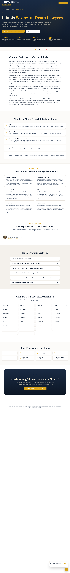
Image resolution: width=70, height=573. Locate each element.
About (37, 3)
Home (3, 9)
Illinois (13, 9)
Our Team (33, 3)
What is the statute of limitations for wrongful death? (25, 273)
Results (28, 3)
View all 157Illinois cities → (35, 337)
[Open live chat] (66, 569)
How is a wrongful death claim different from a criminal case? (27, 268)
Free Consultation (64, 3)
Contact (48, 3)
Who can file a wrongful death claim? (21, 258)
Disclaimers (42, 3)
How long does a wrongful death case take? (23, 282)
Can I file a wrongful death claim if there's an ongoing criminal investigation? (31, 277)
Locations (8, 9)
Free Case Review (34, 31)
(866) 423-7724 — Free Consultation (13, 31)
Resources (53, 3)
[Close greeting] (49, 562)
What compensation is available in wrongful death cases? (26, 263)
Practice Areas (22, 3)
